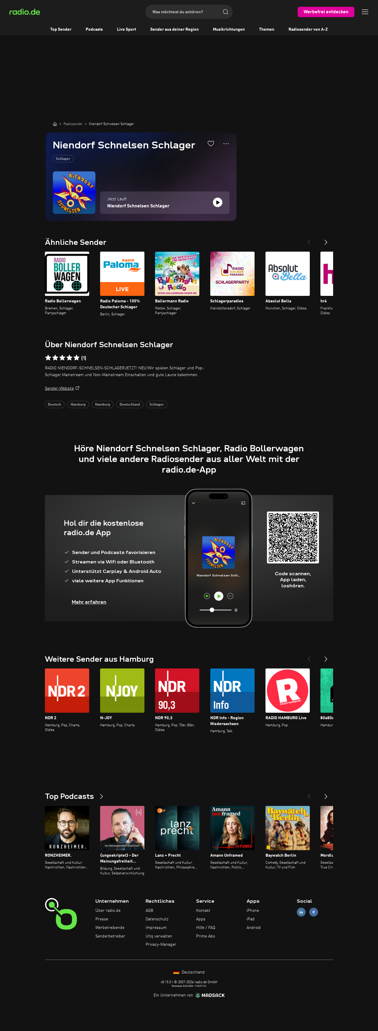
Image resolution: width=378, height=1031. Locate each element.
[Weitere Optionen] (226, 143)
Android (254, 928)
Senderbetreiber (110, 936)
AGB (149, 911)
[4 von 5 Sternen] (69, 357)
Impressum (156, 928)
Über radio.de (107, 911)
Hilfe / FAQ (205, 928)
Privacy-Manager (161, 945)
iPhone (253, 911)
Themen (266, 29)
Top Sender (60, 29)
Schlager (63, 159)
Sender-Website (59, 388)
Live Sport (126, 29)
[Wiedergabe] (217, 202)
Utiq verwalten (159, 936)
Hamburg (78, 405)
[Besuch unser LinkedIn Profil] (301, 912)
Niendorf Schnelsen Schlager (138, 206)
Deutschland (130, 405)
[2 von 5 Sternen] (55, 357)
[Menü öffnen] (365, 11)
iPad (251, 919)
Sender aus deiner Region (174, 29)
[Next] (326, 240)
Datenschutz (157, 919)
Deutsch (54, 405)
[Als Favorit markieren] (211, 143)
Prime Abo (205, 936)
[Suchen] (225, 11)
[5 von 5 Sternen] (76, 357)
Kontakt (203, 911)
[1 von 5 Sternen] (48, 357)
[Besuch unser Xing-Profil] (313, 912)
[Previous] (309, 240)
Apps (200, 919)
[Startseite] (55, 124)
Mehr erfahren (89, 602)
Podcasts (94, 29)
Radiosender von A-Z (308, 29)
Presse (101, 919)
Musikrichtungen (229, 29)
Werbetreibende (109, 928)
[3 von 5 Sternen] (62, 357)
